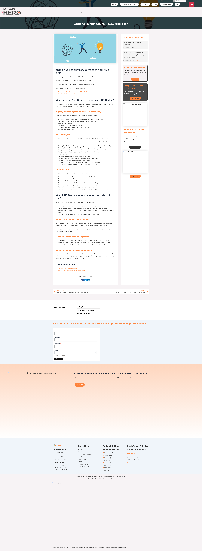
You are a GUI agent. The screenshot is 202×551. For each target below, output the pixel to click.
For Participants (90, 12)
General (136, 47)
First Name (57, 337)
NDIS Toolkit (116, 12)
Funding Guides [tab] (82, 307)
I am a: (56, 350)
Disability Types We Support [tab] (86, 310)
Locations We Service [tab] (84, 313)
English (178, 1)
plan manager (82, 142)
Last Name (57, 343)
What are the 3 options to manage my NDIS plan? (72, 92)
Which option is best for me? (66, 94)
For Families (99, 12)
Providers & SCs (107, 12)
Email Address (58, 331)
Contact (129, 12)
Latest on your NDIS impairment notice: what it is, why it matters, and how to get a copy (134, 55)
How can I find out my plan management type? (71, 271)
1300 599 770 (132, 453)
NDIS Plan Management (79, 12)
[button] (82, 280)
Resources (123, 12)
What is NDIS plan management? (67, 269)
